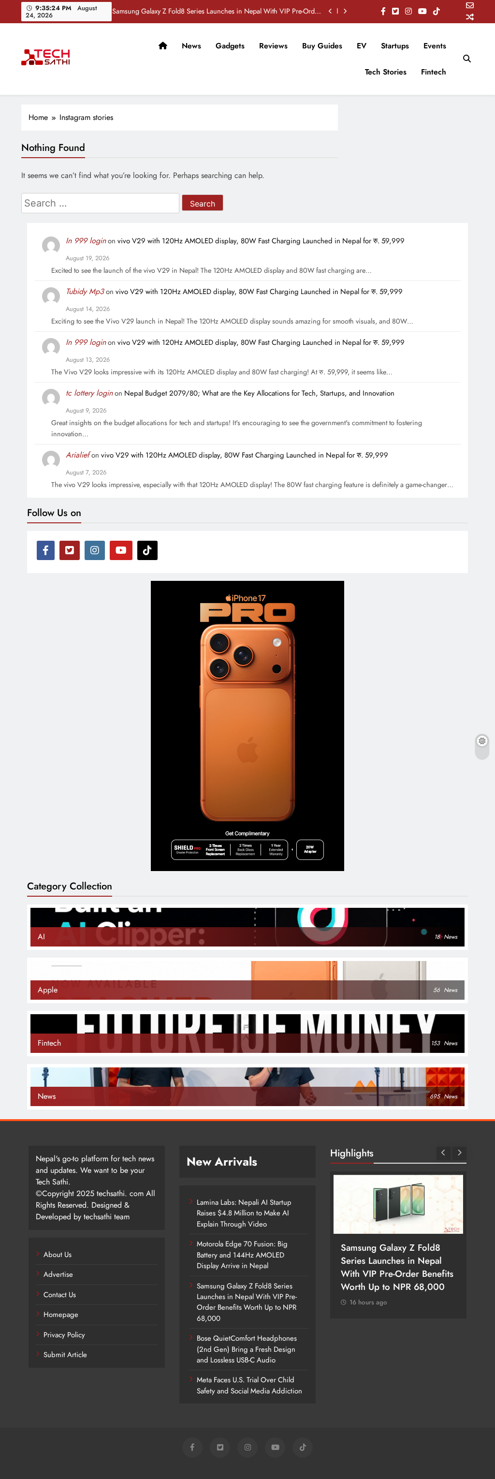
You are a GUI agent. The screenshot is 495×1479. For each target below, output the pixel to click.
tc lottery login (89, 393)
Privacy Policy (64, 1335)
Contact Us (60, 1294)
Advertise (58, 1274)
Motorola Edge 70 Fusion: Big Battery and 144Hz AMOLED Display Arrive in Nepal (242, 1255)
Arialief (77, 454)
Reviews (273, 45)
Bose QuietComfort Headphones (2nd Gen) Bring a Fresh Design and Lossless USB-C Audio (247, 1349)
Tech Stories (386, 71)
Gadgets (230, 45)
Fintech (433, 71)
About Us (58, 1254)
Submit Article (65, 1354)
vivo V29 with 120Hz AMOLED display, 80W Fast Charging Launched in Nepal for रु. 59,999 (261, 241)
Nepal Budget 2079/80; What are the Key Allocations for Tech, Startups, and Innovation (259, 393)
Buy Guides (322, 45)
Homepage (61, 1314)
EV (361, 45)
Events (434, 45)
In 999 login (86, 240)
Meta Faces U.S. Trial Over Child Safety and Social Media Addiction (249, 1385)
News (191, 45)
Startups (395, 45)
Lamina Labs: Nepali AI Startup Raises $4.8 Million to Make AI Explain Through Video (244, 1213)
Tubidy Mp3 (85, 291)
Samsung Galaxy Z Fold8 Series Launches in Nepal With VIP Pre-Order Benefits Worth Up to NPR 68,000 (216, 11)
